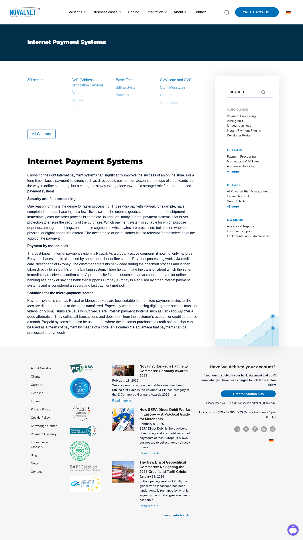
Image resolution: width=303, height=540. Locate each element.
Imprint (36, 401)
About (178, 12)
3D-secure (35, 80)
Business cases (105, 12)
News (35, 463)
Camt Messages (172, 87)
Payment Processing (241, 116)
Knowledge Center (44, 426)
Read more (120, 400)
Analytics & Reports (240, 226)
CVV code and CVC (176, 80)
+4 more (233, 171)
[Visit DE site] (288, 12)
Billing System (127, 87)
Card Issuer (169, 102)
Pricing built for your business (239, 123)
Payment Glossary (44, 434)
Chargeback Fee (173, 118)
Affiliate (77, 100)
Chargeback (169, 110)
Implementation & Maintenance (249, 236)
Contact (199, 12)
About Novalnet (41, 368)
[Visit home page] (25, 12)
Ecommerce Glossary (39, 444)
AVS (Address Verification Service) (87, 82)
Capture (166, 95)
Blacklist (122, 95)
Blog (34, 455)
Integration (155, 12)
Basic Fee (124, 80)
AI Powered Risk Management (248, 191)
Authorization (81, 108)
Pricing (133, 12)
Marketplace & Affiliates (243, 161)
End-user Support (239, 231)
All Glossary (41, 134)
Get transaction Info (248, 394)
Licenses (37, 393)
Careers (36, 384)
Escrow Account (238, 196)
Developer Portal (238, 135)
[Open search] (227, 12)
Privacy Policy (40, 409)
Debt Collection (237, 201)
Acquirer (78, 93)
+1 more (233, 206)
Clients (35, 376)
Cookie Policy (40, 417)
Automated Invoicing (241, 166)
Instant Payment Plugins (244, 130)
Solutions (74, 12)
